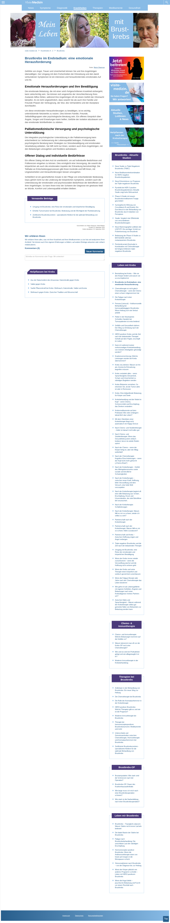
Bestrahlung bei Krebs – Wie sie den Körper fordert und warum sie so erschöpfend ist (127, 275)
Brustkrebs (61, 51)
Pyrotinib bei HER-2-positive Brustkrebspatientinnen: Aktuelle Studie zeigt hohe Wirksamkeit (127, 190)
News (31, 8)
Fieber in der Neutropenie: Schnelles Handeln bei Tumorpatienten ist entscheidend (127, 319)
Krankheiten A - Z (47, 51)
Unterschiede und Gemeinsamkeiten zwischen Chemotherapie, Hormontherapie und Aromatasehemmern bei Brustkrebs (127, 737)
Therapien (98, 8)
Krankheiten (80, 8)
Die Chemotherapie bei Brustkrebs (128, 697)
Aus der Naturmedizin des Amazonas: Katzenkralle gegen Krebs (55, 280)
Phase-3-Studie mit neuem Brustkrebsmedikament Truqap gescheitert (126, 198)
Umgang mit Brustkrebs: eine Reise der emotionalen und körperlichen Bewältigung (64, 207)
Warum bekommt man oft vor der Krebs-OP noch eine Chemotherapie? (127, 645)
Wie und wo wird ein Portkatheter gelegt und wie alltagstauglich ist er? (127, 654)
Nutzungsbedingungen (95, 916)
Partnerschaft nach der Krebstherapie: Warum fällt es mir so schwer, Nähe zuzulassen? (127, 528)
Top (166, 918)
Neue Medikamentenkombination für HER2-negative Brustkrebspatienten (127, 175)
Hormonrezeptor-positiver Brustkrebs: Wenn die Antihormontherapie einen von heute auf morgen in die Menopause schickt (126, 854)
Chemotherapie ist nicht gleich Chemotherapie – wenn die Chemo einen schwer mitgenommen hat (128, 290)
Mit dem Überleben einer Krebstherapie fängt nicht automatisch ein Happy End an (126, 421)
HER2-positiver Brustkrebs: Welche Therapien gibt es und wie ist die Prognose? (127, 709)
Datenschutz (79, 916)
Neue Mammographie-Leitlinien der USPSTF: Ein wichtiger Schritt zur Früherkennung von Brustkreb (128, 229)
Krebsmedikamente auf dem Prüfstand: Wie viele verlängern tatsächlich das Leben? (126, 412)
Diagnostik (62, 8)
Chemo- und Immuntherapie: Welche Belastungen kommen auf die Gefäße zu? (127, 636)
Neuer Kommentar (94, 251)
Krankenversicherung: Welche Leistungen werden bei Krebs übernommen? (126, 358)
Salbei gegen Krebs (38, 284)
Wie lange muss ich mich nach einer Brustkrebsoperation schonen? (126, 793)
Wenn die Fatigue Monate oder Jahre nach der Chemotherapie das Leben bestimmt (128, 580)
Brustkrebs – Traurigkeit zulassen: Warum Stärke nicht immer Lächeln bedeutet (128, 826)
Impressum (66, 916)
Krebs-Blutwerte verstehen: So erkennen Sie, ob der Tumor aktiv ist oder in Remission (127, 386)
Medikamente (116, 8)
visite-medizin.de (31, 51)
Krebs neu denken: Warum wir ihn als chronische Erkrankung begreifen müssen (127, 367)
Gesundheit (134, 8)
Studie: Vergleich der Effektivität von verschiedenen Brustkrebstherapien (127, 220)
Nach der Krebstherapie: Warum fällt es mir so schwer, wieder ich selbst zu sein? (127, 513)
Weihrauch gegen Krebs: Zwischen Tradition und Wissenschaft (54, 292)
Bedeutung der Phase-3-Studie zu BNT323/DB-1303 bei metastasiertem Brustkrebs (127, 238)
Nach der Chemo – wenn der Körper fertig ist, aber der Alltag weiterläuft (126, 449)
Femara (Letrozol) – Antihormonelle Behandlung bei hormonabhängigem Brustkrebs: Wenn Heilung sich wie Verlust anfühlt (128, 308)
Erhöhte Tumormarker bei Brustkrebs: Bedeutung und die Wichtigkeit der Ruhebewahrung (66, 211)
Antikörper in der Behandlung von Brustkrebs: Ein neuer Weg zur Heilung (127, 690)
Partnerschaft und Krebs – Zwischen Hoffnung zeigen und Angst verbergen (126, 537)
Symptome (45, 8)
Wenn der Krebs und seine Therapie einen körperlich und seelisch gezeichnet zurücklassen (128, 571)
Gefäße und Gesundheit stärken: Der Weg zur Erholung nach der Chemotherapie (127, 327)
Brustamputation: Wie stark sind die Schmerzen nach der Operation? (127, 778)
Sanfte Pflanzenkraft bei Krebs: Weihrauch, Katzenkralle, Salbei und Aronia (59, 288)
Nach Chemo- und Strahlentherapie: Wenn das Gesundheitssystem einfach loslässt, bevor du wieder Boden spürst (127, 438)
